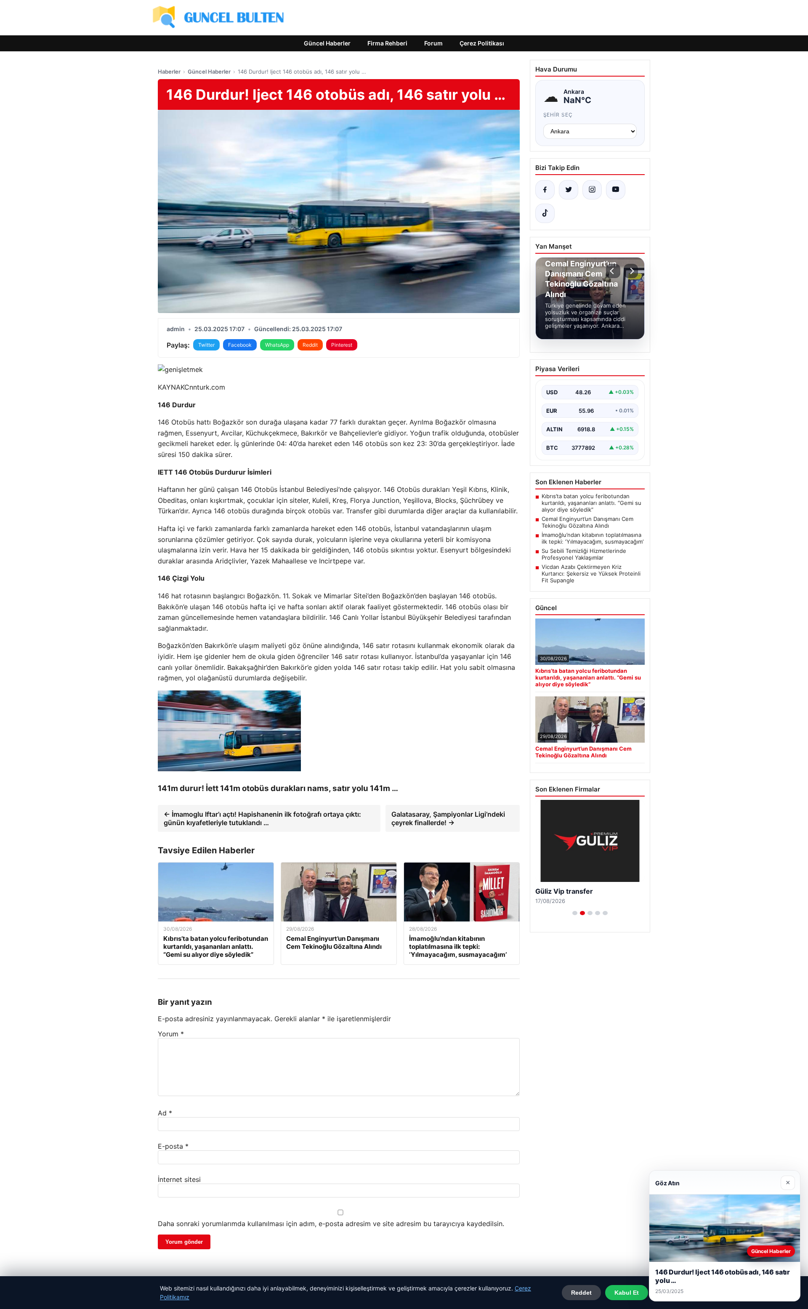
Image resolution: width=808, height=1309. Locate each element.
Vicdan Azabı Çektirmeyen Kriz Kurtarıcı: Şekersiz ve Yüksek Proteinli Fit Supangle (591, 573)
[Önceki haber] (613, 271)
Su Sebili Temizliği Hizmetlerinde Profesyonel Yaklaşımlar (584, 554)
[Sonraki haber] (631, 271)
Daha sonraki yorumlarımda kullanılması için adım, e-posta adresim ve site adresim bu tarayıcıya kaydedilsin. (331, 1223)
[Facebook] (545, 189)
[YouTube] (615, 189)
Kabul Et (626, 1292)
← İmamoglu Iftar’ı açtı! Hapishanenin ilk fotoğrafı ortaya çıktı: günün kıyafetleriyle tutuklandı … (262, 818)
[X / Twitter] (568, 189)
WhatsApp (277, 345)
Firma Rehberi (387, 43)
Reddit (310, 345)
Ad (165, 1113)
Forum (433, 43)
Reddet (581, 1292)
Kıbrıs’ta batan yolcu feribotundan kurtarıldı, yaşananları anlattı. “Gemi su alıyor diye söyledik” (591, 503)
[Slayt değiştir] (574, 913)
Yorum (171, 1034)
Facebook (240, 345)
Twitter (206, 345)
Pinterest (341, 345)
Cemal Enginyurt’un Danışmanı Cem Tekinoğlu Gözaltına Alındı (587, 522)
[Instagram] (592, 189)
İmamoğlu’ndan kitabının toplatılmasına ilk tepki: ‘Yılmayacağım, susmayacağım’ (592, 538)
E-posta (173, 1146)
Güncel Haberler (327, 43)
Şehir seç (558, 115)
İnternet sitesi (179, 1179)
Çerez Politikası (482, 43)
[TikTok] (545, 213)
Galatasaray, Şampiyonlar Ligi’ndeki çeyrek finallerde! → (448, 818)
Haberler (169, 71)
